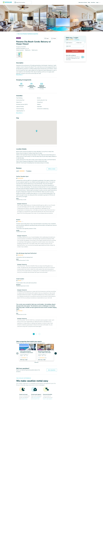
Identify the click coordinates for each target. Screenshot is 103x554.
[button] (75, 46)
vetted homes (24, 398)
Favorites (93, 2)
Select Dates (75, 51)
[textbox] (23, 2)
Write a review (51, 168)
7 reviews (77, 39)
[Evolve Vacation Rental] (7, 2)
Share (54, 38)
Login (97, 2)
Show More (19, 74)
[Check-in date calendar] (67, 42)
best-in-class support (47, 398)
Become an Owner (83, 2)
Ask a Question (51, 370)
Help (89, 2)
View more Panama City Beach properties (27, 33)
